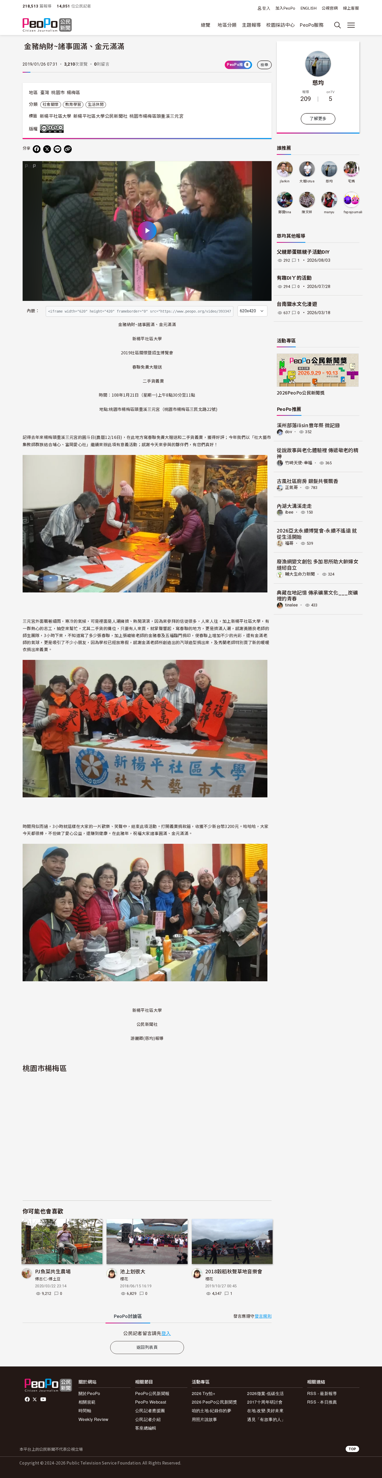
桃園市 (58, 92)
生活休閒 (96, 104)
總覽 (205, 25)
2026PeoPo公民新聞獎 (301, 392)
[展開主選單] (351, 25)
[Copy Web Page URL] (68, 149)
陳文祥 (307, 212)
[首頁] (47, 25)
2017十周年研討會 (264, 1402)
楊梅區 (73, 92)
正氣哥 (291, 487)
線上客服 (351, 8)
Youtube (43, 1399)
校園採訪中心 (280, 25)
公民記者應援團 (150, 1410)
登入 (266, 8)
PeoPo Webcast (150, 1402)
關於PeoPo (89, 1393)
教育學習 (73, 104)
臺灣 (44, 92)
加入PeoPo (285, 8)
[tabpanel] (147, 1333)
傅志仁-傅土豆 (48, 1279)
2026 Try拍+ (203, 1393)
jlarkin (284, 181)
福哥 (289, 543)
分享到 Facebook (264, 168)
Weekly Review (93, 1419)
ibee (289, 512)
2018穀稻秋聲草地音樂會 (233, 1271)
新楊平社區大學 (55, 116)
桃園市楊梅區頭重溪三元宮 (156, 116)
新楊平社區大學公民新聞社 (100, 116)
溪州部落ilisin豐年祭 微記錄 (308, 425)
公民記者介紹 (148, 1419)
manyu (329, 212)
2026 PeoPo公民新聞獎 (214, 1402)
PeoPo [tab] (128, 1316)
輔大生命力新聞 (300, 574)
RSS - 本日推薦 (322, 1402)
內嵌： (33, 310)
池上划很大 (132, 1271)
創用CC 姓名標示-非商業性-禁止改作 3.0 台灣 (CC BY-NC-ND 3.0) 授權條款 (53, 129)
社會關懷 (50, 104)
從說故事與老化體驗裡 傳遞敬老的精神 (317, 453)
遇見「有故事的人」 (266, 1419)
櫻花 (124, 1279)
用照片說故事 (204, 1419)
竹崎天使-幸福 (298, 462)
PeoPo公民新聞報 (152, 1393)
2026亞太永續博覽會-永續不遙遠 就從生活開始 (317, 533)
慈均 (318, 82)
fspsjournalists (355, 212)
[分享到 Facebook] (37, 149)
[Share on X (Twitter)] (47, 149)
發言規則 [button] (263, 1316)
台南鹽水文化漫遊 (297, 304)
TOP (352, 1448)
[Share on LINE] (57, 149)
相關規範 (86, 1402)
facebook (28, 1399)
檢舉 (264, 65)
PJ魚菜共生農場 (53, 1271)
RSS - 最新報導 (322, 1393)
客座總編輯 (145, 1428)
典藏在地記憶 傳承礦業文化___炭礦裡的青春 (317, 595)
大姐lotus (306, 181)
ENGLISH (309, 8)
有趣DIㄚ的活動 (294, 278)
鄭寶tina (284, 212)
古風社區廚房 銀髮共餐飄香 (307, 480)
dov (288, 431)
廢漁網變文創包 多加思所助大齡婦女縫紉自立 (317, 564)
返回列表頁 (147, 1347)
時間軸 (84, 1410)
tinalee (291, 605)
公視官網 (330, 8)
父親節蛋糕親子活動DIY (303, 252)
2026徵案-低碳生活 (265, 1393)
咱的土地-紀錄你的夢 (212, 1410)
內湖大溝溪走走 (294, 505)
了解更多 (317, 118)
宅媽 (351, 181)
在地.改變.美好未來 (265, 1410)
